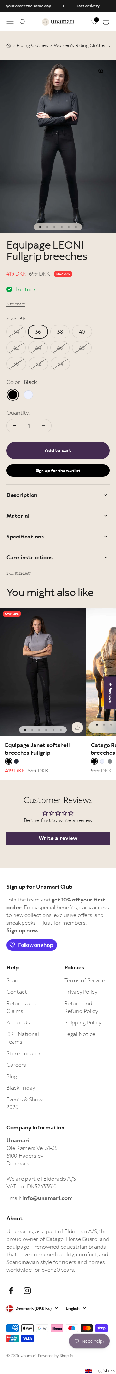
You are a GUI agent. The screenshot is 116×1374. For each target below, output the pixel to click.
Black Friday (20, 1087)
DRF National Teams (22, 1037)
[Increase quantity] (43, 425)
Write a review (58, 838)
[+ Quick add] (77, 727)
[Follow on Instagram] (27, 1290)
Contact (16, 991)
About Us (18, 1022)
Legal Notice (79, 1034)
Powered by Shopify (55, 1355)
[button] (100, 1370)
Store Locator (23, 1053)
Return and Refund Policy (81, 1007)
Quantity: (18, 412)
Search (15, 980)
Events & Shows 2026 (25, 1103)
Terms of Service (84, 980)
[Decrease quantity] (15, 425)
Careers (16, 1064)
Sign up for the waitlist (58, 470)
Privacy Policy (80, 991)
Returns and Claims (21, 1007)
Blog (11, 1076)
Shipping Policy (82, 1022)
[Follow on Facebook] (10, 1290)
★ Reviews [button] (110, 693)
